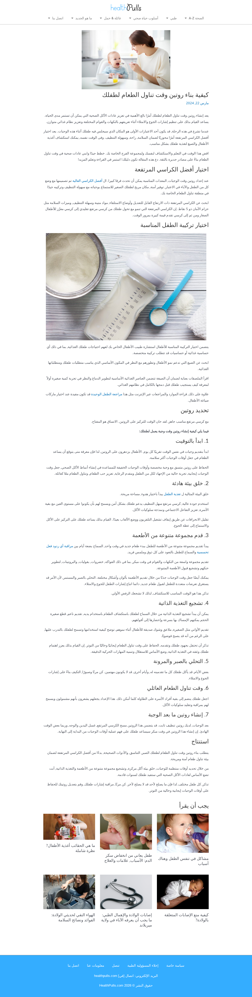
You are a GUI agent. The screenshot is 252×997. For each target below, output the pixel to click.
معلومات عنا (95, 965)
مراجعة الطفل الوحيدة (106, 394)
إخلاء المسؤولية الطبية (142, 965)
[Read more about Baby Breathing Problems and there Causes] (183, 833)
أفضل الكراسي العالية (87, 180)
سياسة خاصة (175, 965)
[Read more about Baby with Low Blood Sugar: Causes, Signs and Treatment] (126, 831)
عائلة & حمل (112, 18)
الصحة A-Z (196, 18)
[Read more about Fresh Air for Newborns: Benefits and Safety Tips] (69, 891)
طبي (173, 18)
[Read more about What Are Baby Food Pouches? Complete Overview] (69, 826)
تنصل (116, 965)
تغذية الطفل (172, 494)
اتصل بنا (57, 18)
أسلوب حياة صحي (145, 18)
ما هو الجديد (83, 18)
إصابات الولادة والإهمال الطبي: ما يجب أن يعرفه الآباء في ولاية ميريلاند (126, 920)
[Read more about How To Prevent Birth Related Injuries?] (183, 891)
